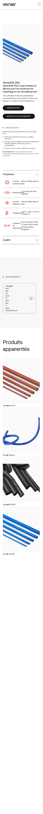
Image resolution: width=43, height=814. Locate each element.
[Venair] (9, 4)
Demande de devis (13, 108)
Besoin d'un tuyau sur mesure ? (19, 116)
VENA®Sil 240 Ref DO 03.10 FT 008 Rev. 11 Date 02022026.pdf (11, 298)
